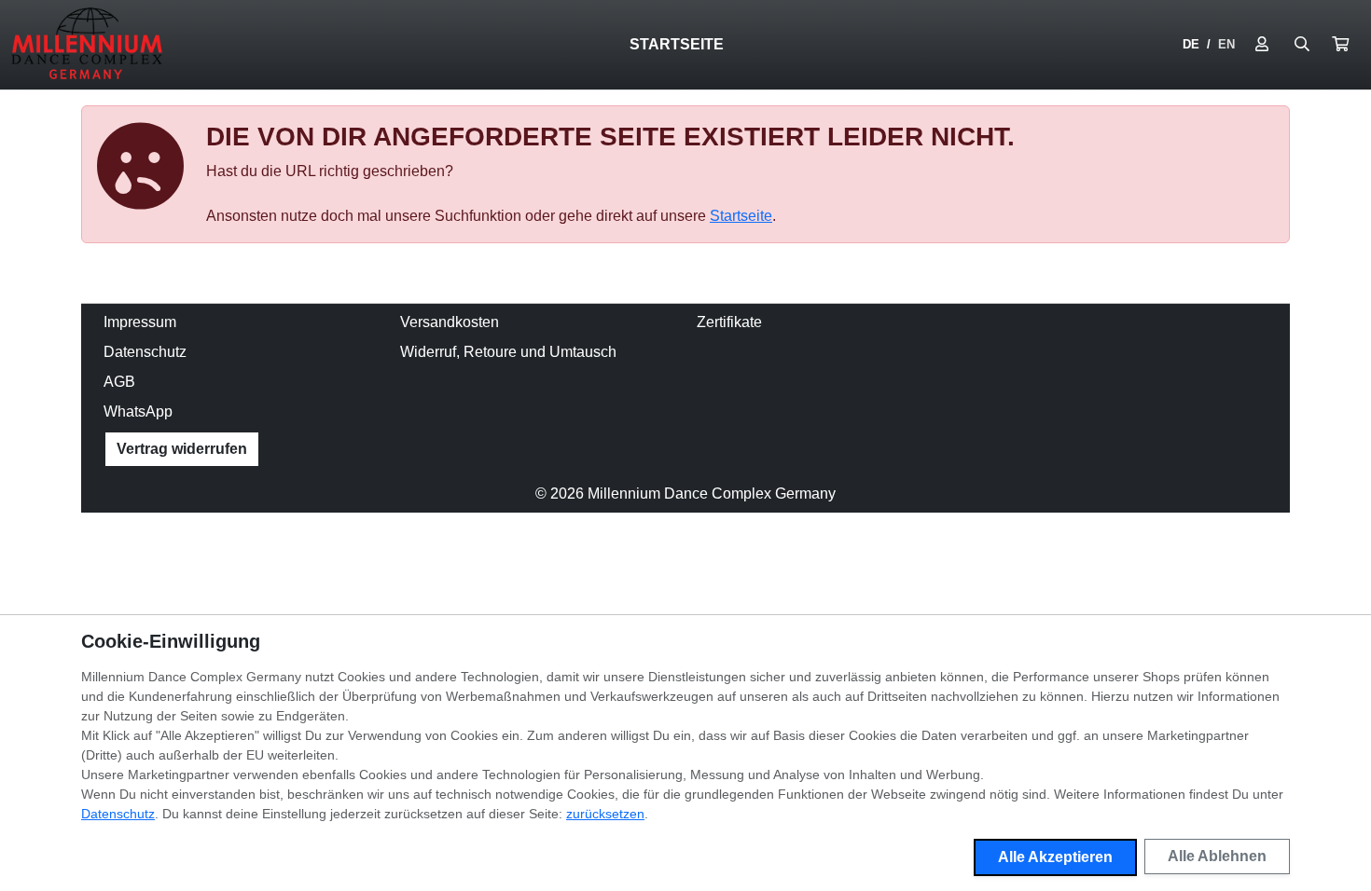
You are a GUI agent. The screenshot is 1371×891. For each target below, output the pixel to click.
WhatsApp (138, 411)
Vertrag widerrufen (182, 449)
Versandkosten (449, 322)
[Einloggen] (1262, 45)
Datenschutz (145, 352)
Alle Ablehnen (1217, 856)
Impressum (140, 322)
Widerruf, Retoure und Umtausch (508, 352)
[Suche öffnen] (1302, 45)
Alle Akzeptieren (1055, 857)
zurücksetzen (605, 813)
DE (1191, 44)
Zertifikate (729, 322)
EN (1226, 44)
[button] (1340, 45)
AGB (119, 382)
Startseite (677, 44)
